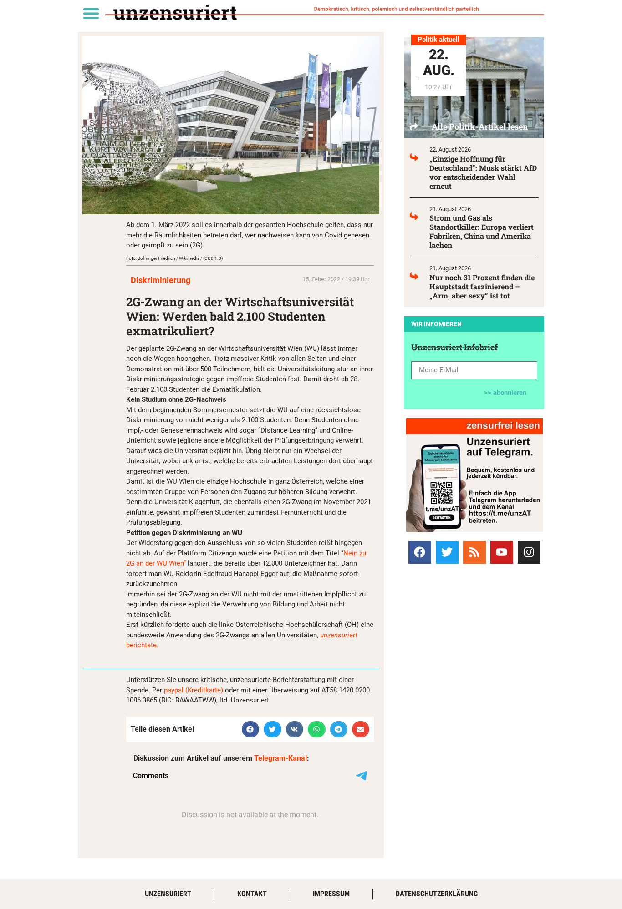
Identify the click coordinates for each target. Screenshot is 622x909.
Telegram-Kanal (280, 758)
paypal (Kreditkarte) (193, 690)
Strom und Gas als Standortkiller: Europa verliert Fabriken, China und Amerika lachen (481, 231)
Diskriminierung (160, 280)
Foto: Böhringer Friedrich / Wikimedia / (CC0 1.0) (174, 258)
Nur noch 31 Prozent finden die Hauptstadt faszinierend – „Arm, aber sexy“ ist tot (482, 286)
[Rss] (474, 552)
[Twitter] (447, 552)
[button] (91, 13)
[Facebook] (419, 552)
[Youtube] (501, 552)
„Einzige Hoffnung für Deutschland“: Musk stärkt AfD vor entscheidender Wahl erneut (483, 172)
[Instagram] (529, 552)
